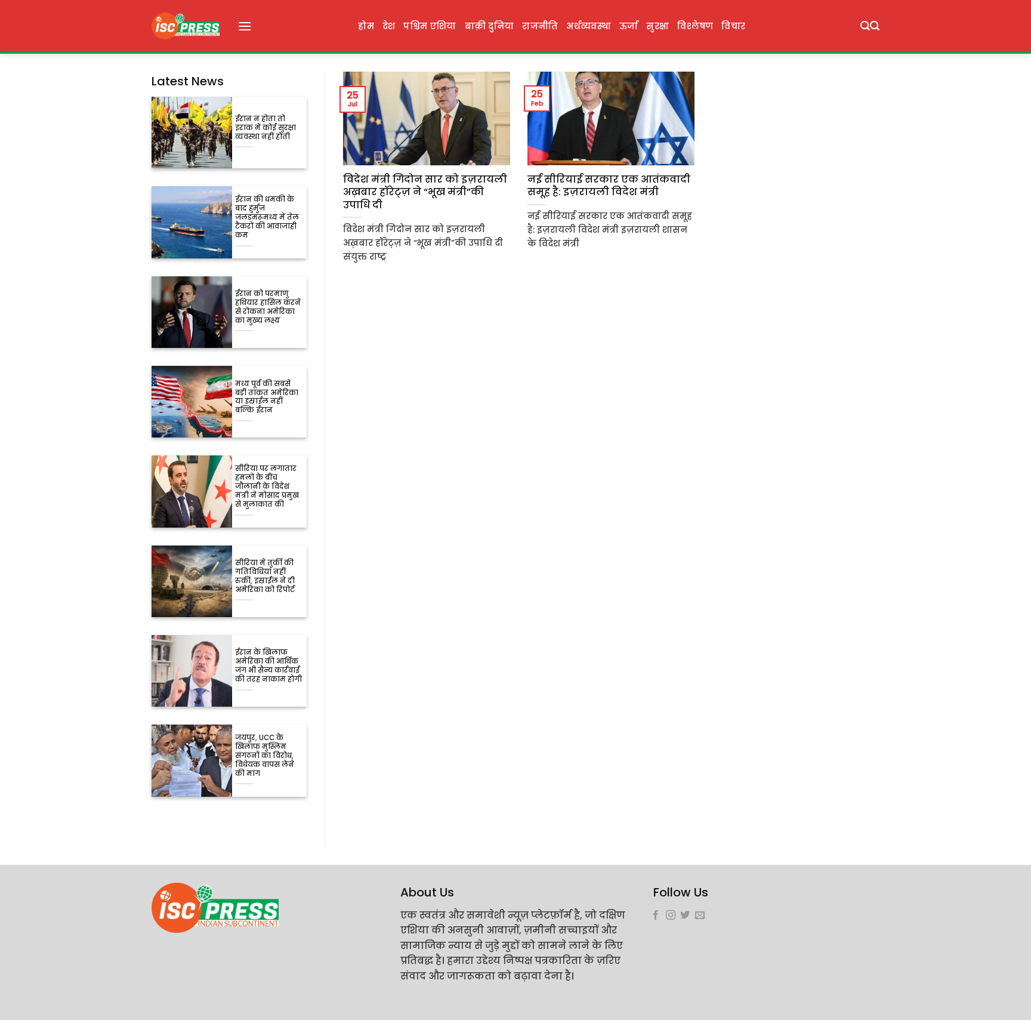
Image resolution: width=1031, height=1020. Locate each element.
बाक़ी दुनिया (489, 26)
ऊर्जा (628, 26)
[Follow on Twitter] (685, 915)
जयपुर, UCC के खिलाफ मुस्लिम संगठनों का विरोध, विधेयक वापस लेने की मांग (264, 756)
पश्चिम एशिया (429, 26)
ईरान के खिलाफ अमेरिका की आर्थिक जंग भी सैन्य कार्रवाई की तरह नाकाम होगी (268, 666)
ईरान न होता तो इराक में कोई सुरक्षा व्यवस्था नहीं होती (265, 128)
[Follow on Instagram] (670, 915)
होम (366, 26)
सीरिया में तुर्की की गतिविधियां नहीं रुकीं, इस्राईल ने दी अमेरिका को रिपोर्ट (265, 576)
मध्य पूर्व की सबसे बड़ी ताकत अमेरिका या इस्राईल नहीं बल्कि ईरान (266, 397)
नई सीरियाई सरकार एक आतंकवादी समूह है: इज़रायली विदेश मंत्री (608, 186)
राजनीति (540, 26)
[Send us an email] (700, 915)
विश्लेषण (695, 26)
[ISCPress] (186, 26)
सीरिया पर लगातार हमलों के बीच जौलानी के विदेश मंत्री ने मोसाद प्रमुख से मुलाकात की (267, 486)
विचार (733, 26)
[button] (244, 26)
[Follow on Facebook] (655, 915)
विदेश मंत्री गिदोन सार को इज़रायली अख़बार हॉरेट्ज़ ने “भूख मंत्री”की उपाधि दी (425, 192)
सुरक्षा (657, 26)
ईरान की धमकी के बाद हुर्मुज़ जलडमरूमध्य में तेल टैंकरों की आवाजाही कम (267, 217)
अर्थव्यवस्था (588, 26)
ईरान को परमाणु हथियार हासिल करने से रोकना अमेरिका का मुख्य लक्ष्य (268, 307)
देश (389, 26)
